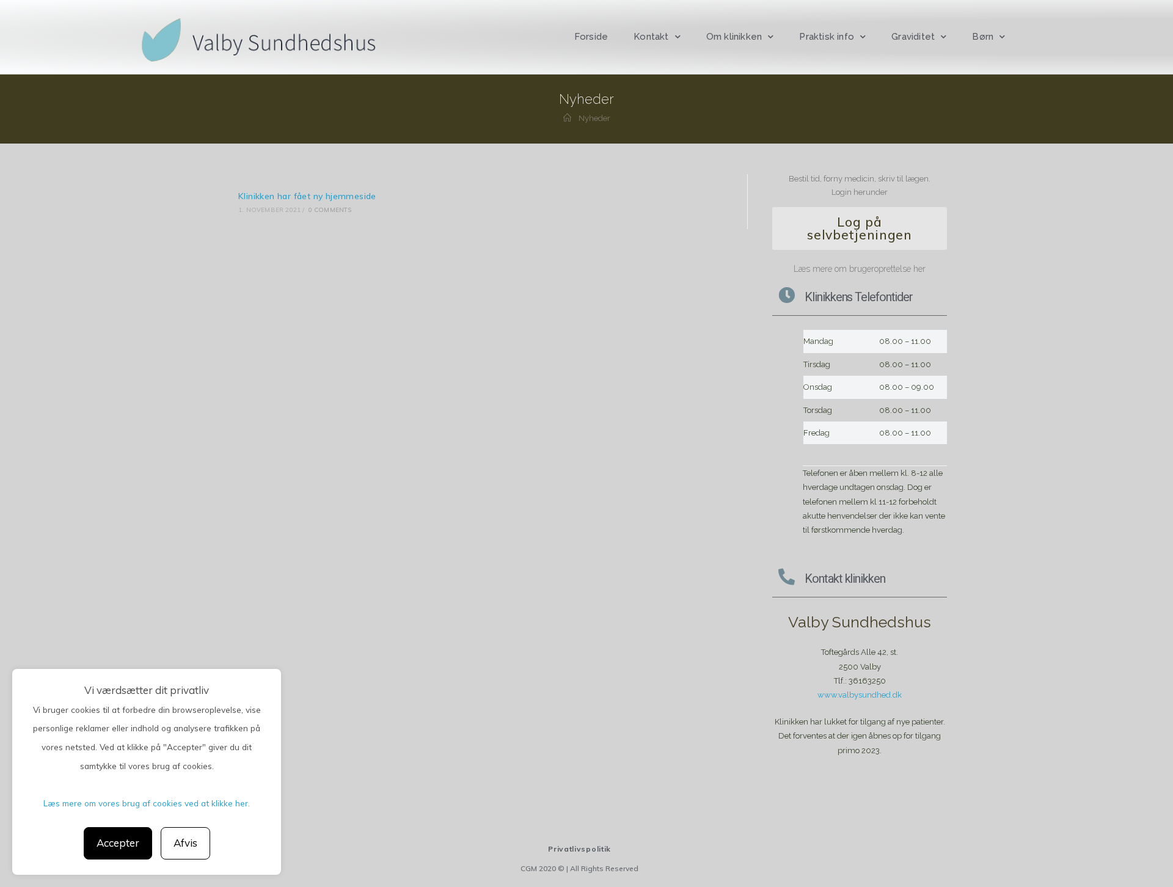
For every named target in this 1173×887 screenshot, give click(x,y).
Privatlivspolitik (579, 848)
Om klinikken (734, 36)
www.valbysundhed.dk (859, 694)
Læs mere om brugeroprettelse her (860, 269)
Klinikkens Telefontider (859, 297)
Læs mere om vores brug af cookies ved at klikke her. (146, 803)
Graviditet (913, 36)
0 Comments (330, 210)
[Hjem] (567, 118)
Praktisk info (826, 36)
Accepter (118, 842)
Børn (982, 36)
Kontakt (651, 36)
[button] (859, 228)
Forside (591, 36)
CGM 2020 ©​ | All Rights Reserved (579, 868)
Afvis (185, 842)
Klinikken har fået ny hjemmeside (307, 196)
